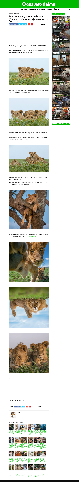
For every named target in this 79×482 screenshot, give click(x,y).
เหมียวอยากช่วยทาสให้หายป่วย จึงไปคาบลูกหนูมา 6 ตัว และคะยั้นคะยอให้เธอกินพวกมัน (61, 77)
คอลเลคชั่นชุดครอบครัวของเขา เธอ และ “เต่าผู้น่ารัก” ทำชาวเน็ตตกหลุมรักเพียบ (24, 432)
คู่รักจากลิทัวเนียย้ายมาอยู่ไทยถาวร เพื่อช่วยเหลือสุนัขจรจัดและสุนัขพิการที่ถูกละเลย (43, 473)
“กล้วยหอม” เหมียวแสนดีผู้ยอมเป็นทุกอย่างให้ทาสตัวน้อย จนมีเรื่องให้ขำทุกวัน (60, 51)
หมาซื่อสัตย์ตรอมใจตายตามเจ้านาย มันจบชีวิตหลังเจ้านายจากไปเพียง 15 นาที (37, 445)
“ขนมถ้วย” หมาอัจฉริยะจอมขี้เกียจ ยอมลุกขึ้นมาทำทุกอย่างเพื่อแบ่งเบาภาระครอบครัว (61, 25)
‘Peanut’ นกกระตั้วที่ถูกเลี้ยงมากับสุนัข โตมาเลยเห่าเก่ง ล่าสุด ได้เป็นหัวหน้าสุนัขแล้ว (18, 459)
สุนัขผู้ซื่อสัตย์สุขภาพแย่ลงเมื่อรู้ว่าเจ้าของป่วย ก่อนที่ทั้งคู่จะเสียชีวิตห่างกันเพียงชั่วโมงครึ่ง (43, 446)
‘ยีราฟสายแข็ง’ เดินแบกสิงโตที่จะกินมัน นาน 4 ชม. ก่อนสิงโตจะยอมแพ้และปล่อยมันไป (11, 473)
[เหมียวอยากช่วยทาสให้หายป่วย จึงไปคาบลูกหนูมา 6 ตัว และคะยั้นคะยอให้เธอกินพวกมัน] (61, 74)
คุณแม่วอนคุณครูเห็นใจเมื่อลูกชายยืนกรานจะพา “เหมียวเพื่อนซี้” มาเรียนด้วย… (61, 103)
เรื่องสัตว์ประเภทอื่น (16, 13)
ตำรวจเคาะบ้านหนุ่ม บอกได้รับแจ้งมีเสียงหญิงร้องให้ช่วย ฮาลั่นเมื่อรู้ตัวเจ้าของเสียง (11, 432)
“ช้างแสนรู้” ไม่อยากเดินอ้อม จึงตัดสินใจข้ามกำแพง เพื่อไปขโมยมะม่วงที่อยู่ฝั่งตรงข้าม (37, 474)
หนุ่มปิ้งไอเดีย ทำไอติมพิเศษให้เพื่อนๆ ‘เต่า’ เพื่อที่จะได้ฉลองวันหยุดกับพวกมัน (24, 459)
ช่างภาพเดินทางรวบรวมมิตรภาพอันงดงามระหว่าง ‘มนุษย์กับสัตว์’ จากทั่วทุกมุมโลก (30, 445)
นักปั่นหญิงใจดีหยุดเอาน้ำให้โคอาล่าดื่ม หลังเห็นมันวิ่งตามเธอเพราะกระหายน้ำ (11, 445)
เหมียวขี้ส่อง (11, 21)
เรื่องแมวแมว (56, 9)
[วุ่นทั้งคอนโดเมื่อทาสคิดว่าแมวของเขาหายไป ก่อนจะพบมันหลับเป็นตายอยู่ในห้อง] (61, 61)
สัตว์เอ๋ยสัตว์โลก (11, 13)
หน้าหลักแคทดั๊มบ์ (23, 9)
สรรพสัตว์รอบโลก (41, 9)
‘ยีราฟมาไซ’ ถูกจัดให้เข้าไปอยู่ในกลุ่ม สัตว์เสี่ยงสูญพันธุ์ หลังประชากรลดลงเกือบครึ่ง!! (18, 445)
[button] (69, 9)
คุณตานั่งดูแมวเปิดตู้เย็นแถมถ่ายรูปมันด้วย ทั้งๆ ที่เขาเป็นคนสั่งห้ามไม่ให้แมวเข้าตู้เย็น (61, 116)
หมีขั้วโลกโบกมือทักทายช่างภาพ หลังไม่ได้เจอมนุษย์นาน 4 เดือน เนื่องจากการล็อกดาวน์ (30, 460)
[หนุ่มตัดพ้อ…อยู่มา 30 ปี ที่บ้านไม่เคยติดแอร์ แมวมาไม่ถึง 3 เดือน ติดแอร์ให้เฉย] (61, 35)
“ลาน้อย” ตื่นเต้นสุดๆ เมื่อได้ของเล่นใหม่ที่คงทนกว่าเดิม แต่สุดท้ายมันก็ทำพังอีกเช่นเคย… (18, 473)
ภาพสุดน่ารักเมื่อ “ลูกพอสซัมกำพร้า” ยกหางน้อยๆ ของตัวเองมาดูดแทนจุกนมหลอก (24, 473)
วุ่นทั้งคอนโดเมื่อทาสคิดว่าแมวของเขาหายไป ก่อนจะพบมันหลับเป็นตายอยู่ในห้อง (61, 64)
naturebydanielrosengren (30, 236)
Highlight (54, 27)
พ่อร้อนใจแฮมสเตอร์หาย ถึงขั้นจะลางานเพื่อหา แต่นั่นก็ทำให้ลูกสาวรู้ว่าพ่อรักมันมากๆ (30, 432)
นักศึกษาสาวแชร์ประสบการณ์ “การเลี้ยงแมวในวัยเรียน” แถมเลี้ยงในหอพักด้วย (60, 90)
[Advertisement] (29, 35)
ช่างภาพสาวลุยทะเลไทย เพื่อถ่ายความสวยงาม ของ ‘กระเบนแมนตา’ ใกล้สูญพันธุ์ (43, 432)
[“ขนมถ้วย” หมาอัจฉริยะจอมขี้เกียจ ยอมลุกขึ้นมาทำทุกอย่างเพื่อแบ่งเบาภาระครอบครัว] (61, 22)
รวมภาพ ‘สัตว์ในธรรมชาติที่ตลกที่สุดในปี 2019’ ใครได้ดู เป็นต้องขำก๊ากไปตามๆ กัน (18, 432)
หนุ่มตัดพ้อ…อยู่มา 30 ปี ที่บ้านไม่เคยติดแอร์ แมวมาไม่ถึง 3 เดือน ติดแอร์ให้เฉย (60, 38)
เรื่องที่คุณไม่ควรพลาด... (58, 14)
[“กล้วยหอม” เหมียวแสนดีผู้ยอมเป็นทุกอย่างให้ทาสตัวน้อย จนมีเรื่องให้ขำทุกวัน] (61, 48)
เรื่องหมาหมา (49, 9)
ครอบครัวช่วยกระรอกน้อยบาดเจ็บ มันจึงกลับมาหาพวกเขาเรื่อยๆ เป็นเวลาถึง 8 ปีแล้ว (11, 460)
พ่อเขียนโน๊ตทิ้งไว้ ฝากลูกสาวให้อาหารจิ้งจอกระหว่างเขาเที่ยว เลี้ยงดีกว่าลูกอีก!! (43, 459)
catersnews (13, 378)
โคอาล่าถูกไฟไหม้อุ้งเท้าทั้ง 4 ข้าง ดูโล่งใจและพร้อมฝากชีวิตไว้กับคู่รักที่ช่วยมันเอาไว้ (36, 459)
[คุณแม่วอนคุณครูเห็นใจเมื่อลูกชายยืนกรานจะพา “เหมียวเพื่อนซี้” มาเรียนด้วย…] (61, 100)
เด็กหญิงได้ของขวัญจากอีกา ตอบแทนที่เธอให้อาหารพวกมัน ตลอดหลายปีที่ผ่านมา (30, 474)
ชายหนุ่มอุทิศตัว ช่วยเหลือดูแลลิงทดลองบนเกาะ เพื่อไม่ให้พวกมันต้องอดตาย (37, 432)
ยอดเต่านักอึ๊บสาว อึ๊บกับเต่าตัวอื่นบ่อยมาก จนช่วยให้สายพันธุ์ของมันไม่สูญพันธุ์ (24, 445)
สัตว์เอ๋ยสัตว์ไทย (32, 9)
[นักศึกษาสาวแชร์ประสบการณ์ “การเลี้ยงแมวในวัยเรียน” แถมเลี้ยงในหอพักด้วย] (61, 87)
